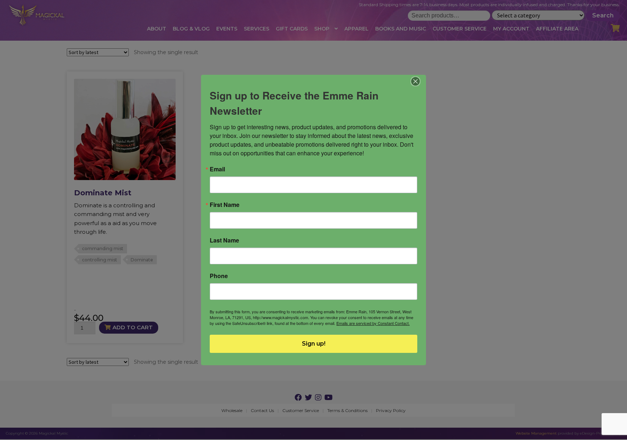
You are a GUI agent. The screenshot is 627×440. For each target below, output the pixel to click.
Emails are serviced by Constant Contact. (373, 323)
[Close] (415, 81)
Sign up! (313, 343)
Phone (219, 276)
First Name (224, 205)
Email (217, 169)
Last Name (224, 240)
